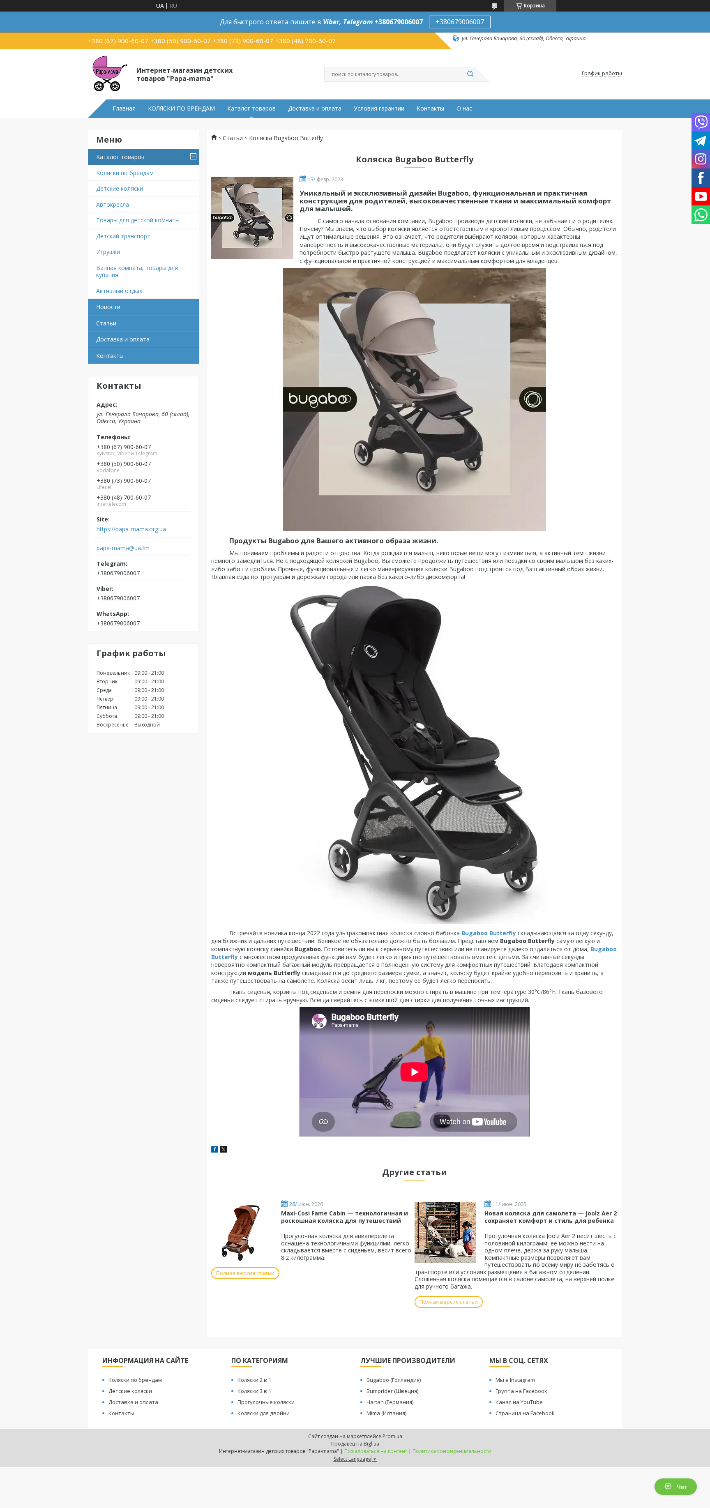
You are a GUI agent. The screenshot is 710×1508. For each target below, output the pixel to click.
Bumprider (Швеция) (392, 1391)
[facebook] (214, 1150)
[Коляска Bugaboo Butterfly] (252, 218)
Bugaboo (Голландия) (394, 1379)
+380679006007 (460, 21)
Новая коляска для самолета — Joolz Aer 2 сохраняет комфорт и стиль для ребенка (550, 1216)
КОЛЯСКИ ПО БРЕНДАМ (181, 108)
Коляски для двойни (263, 1413)
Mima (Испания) (386, 1413)
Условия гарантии (379, 108)
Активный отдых (119, 291)
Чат (682, 1486)
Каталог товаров (251, 108)
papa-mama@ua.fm (123, 548)
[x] (223, 1150)
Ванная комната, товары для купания (137, 271)
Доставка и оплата (314, 108)
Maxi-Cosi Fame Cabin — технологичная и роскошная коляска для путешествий (344, 1216)
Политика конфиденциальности (452, 1451)
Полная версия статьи (245, 1273)
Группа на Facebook (521, 1391)
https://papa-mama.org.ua (131, 529)
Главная (124, 108)
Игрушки (108, 252)
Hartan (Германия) (390, 1402)
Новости (108, 307)
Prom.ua (392, 1436)
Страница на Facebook (525, 1413)
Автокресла (112, 204)
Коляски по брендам (125, 173)
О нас (464, 108)
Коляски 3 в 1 (254, 1391)
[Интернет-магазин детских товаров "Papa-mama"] (108, 73)
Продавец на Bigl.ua (355, 1443)
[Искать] (470, 74)
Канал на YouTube (519, 1402)
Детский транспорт (123, 236)
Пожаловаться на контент (375, 1451)
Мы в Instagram (515, 1379)
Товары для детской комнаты (138, 220)
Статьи (106, 323)
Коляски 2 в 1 (254, 1379)
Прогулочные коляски (266, 1402)
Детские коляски (119, 188)
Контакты (430, 108)
